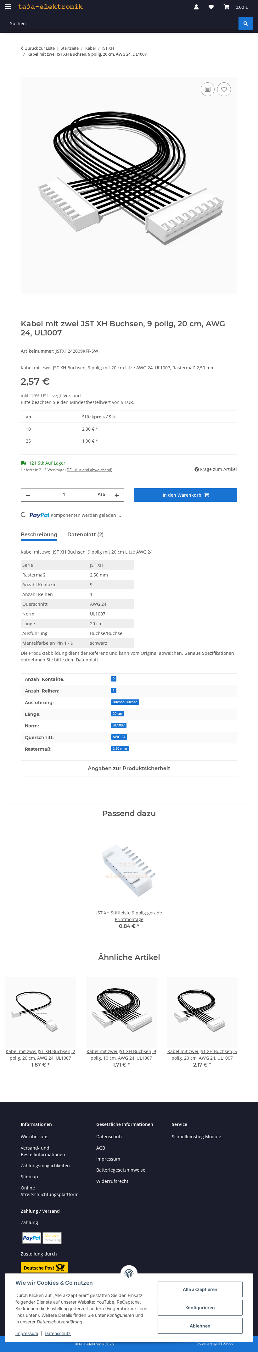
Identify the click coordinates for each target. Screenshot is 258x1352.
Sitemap (29, 1176)
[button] (196, 7)
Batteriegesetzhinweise (120, 1170)
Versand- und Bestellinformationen (43, 1151)
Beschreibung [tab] (39, 535)
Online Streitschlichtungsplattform (50, 1191)
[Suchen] (245, 23)
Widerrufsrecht (112, 1181)
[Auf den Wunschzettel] (224, 89)
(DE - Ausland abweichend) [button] (88, 469)
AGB (100, 1148)
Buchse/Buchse (125, 702)
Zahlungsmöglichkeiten (45, 1165)
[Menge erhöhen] (117, 494)
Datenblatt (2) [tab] (85, 535)
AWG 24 (119, 737)
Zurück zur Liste (40, 48)
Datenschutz (58, 1333)
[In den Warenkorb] (26, 73)
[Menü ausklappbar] (8, 4)
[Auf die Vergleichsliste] (208, 89)
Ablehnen (200, 1325)
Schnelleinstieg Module (196, 1137)
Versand (72, 396)
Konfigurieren (200, 1307)
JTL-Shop (225, 1344)
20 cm (117, 713)
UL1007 (119, 725)
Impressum (26, 1333)
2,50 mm (120, 748)
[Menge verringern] (28, 494)
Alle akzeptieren (200, 1289)
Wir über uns (34, 1137)
